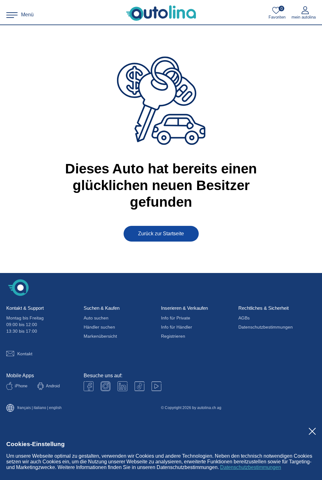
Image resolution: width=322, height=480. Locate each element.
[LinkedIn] (122, 386)
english (55, 408)
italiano (40, 408)
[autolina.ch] (161, 13)
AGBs (244, 317)
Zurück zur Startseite (161, 233)
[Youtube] (105, 386)
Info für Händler (176, 327)
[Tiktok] (139, 386)
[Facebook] (88, 386)
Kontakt (24, 353)
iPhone (21, 386)
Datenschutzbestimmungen (250, 467)
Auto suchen (96, 317)
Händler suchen (99, 327)
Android (53, 386)
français (24, 408)
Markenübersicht (100, 336)
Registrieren (173, 336)
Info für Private (175, 317)
